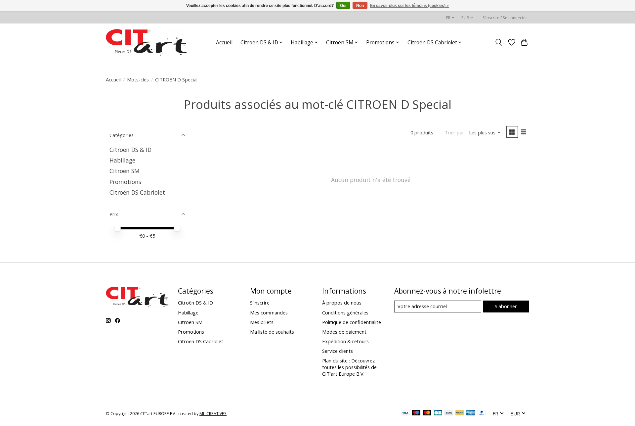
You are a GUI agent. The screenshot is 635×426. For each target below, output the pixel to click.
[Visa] (405, 413)
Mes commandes (269, 312)
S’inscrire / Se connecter (505, 18)
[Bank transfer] (448, 413)
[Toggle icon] (499, 42)
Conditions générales (345, 312)
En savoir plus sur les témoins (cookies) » (409, 5)
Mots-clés (138, 79)
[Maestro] (416, 413)
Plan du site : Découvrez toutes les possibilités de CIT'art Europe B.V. (349, 367)
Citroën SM (124, 171)
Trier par (454, 132)
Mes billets (262, 322)
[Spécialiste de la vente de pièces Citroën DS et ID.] (146, 42)
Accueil (224, 42)
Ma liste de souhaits (272, 331)
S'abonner (506, 306)
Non (360, 5)
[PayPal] (459, 413)
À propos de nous (341, 302)
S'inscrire (260, 302)
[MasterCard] (427, 413)
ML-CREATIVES (213, 413)
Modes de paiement (344, 331)
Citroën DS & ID (130, 150)
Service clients (337, 351)
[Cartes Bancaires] (438, 413)
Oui (343, 5)
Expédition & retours (345, 341)
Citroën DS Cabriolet (137, 192)
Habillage (122, 160)
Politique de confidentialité (351, 322)
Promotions (125, 182)
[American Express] (470, 413)
